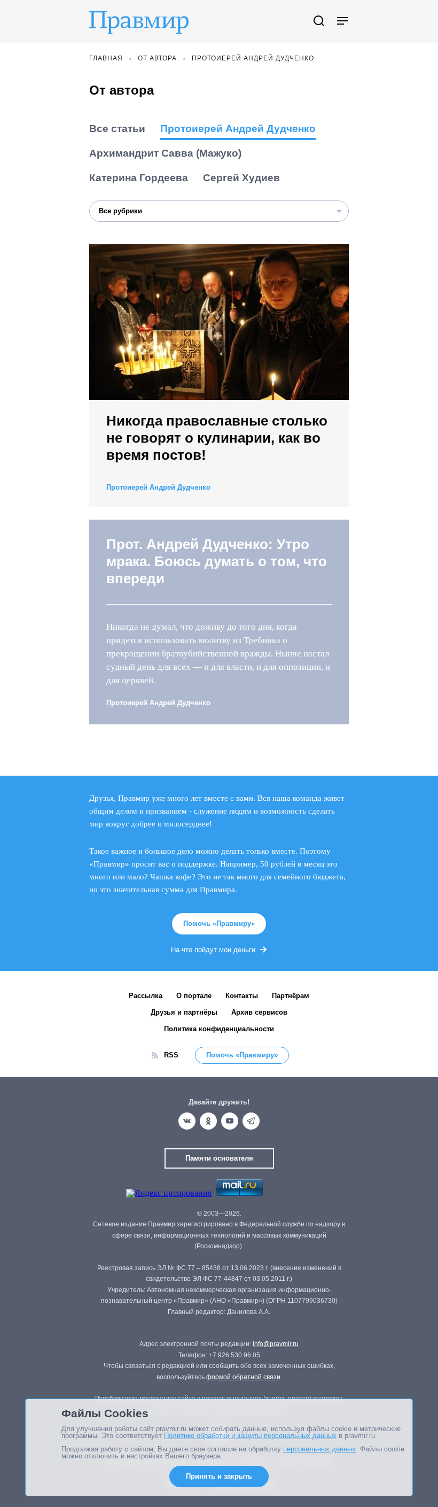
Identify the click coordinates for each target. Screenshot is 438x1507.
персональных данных (319, 1449)
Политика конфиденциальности (219, 1029)
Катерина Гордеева (138, 177)
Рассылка (145, 996)
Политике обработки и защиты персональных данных (250, 1436)
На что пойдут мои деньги (213, 949)
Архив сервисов (259, 1012)
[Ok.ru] (208, 1121)
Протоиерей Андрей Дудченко (238, 128)
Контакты (241, 996)
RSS (171, 1055)
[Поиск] (318, 21)
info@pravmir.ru (276, 1344)
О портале (194, 996)
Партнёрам (290, 996)
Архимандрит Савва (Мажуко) (165, 153)
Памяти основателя (219, 1158)
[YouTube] (229, 1121)
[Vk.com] (186, 1121)
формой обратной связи (243, 1377)
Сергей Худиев (241, 177)
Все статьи (117, 128)
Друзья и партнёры (184, 1012)
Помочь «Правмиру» (219, 923)
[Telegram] (251, 1121)
